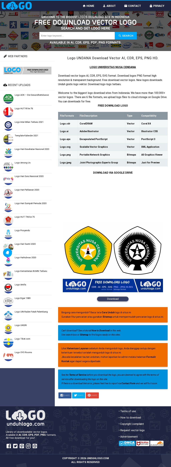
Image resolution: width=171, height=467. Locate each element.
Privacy (158, 6)
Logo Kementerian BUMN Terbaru (31, 271)
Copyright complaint (132, 424)
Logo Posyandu (22, 230)
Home (90, 6)
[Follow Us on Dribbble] (35, 448)
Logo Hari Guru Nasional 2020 (29, 176)
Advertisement (129, 436)
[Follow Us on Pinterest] (22, 448)
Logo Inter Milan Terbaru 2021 (29, 122)
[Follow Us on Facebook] (9, 448)
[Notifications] (7, 253)
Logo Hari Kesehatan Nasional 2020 (32, 149)
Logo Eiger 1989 (22, 298)
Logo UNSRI (21, 325)
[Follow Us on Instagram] (28, 448)
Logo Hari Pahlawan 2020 (27, 190)
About (111, 6)
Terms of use (128, 411)
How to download (130, 417)
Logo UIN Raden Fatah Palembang (31, 311)
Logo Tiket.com (22, 339)
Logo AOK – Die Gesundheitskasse (32, 95)
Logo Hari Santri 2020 (25, 244)
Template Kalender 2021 (26, 135)
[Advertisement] (113, 198)
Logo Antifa (20, 284)
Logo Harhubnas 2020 (25, 257)
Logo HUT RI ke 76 (24, 108)
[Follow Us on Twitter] (15, 448)
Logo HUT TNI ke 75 (25, 217)
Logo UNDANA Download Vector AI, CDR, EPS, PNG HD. (112, 58)
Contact (134, 6)
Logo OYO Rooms (23, 352)
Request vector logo (132, 430)
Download (113, 298)
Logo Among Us (23, 162)
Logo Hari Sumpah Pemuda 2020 (30, 203)
